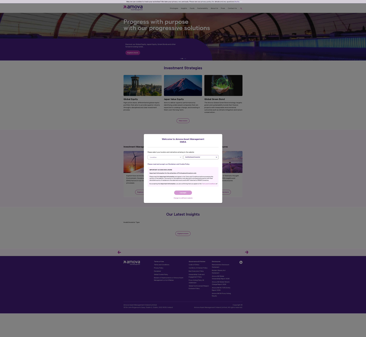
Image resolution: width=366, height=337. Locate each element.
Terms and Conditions (209, 183)
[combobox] (165, 157)
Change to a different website (183, 198)
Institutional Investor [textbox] (192, 157)
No (238, 1)
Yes (235, 1)
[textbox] (163, 157)
